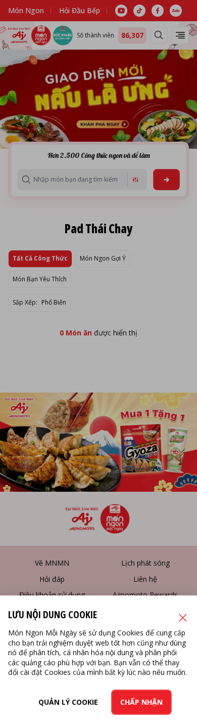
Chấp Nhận (141, 702)
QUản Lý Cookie (68, 702)
